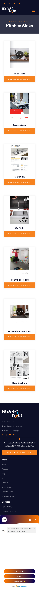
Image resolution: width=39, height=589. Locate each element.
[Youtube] (19, 3)
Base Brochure (19, 383)
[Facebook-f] (4, 3)
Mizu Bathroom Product (19, 331)
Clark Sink (19, 177)
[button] (33, 10)
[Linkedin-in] (14, 3)
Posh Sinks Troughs (19, 280)
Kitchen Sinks (19, 26)
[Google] (9, 3)
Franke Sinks (19, 125)
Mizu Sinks (19, 73)
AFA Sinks (20, 228)
